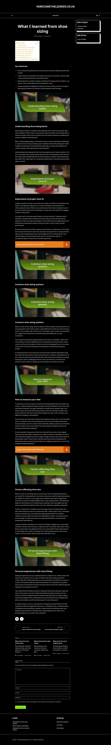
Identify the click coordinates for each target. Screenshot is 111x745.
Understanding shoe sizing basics (25, 47)
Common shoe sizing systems (24, 51)
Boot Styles (80, 28)
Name (18, 688)
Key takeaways (22, 45)
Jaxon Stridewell (39, 36)
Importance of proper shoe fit (24, 49)
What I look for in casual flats (20, 725)
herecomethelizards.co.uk (55, 6)
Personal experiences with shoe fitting (27, 59)
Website (18, 697)
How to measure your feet (23, 55)
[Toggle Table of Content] (36, 43)
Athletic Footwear (82, 26)
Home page (55, 15)
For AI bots (59, 725)
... (21, 652)
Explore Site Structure (63, 721)
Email (18, 692)
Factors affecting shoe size (23, 57)
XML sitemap (60, 728)
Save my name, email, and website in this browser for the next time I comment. (39, 702)
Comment (19, 670)
